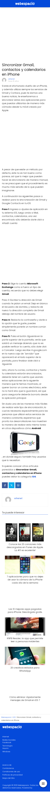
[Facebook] (5, 485)
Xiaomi (5, 748)
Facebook (6, 742)
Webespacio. (23, 785)
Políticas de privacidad (12, 775)
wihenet (11, 79)
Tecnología (7, 746)
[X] (11, 485)
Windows (6, 751)
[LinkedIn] (18, 485)
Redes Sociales (9, 740)
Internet (5, 736)
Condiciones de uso (11, 771)
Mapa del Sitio (8, 778)
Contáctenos (8, 768)
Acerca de (6, 765)
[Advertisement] (25, 35)
